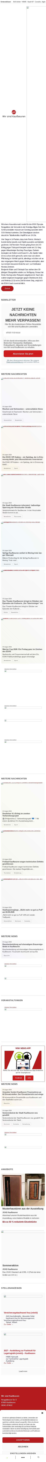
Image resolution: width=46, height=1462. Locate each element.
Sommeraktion (10, 1265)
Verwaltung (17, 873)
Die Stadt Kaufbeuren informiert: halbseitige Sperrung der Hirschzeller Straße (21, 506)
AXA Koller (17, 2)
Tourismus (7, 873)
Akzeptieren (23, 1440)
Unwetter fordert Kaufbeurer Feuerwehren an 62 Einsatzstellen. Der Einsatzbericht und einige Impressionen (22, 1094)
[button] (42, 1413)
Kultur (6, 612)
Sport (16, 468)
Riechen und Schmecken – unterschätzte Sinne (22, 409)
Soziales (27, 921)
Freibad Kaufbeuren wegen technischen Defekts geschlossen (23, 863)
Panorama (17, 516)
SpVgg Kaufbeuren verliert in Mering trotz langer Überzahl (22, 554)
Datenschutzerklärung (15, 362)
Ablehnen (23, 1446)
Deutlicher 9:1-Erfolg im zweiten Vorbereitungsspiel (16, 814)
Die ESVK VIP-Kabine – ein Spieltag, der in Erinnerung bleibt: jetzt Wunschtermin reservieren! (22, 458)
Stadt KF (30, 2)
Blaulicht (7, 955)
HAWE (24, 2)
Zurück (7, 288)
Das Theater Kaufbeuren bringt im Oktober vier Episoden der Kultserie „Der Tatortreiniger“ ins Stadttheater (22, 603)
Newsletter (18, 420)
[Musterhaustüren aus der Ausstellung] (23, 1190)
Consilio (38, 2)
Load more (23, 1371)
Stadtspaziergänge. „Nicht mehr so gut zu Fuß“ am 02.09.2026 (22, 911)
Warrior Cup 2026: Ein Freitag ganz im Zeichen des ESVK (22, 650)
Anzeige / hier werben (10, 669)
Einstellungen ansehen (23, 1453)
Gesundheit (8, 420)
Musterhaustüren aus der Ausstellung (22, 1208)
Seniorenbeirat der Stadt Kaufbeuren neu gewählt (20, 1114)
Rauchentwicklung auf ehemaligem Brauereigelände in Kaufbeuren (22, 945)
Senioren (18, 921)
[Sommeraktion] (23, 1246)
